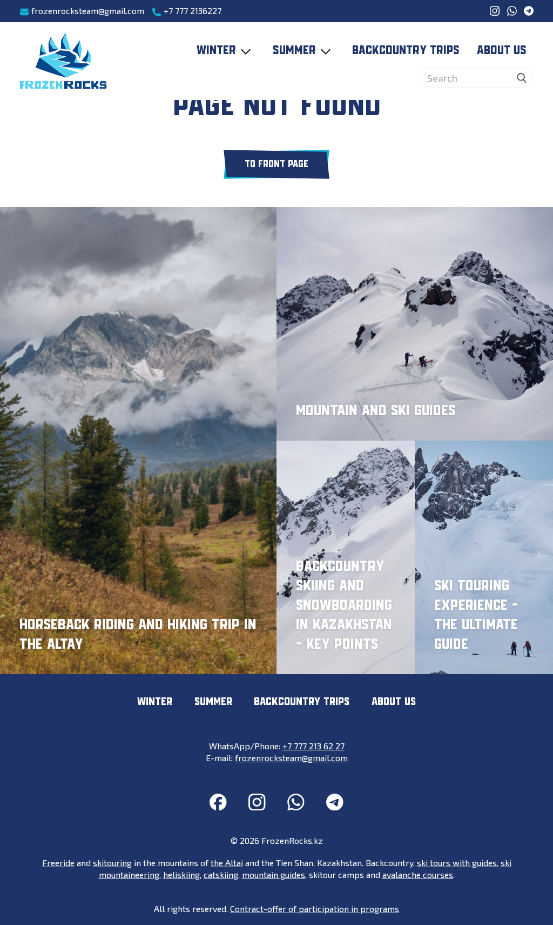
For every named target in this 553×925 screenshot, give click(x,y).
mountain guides (273, 874)
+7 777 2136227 (191, 10)
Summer (294, 51)
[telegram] (529, 11)
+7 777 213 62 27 (313, 746)
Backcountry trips (406, 51)
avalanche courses (417, 874)
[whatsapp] (512, 11)
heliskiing (181, 874)
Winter (216, 51)
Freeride (58, 862)
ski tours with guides (457, 862)
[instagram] (495, 11)
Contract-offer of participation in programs (314, 908)
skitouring (112, 862)
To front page (276, 164)
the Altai (227, 862)
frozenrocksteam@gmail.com (86, 10)
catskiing (221, 874)
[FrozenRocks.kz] (63, 61)
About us (502, 51)
